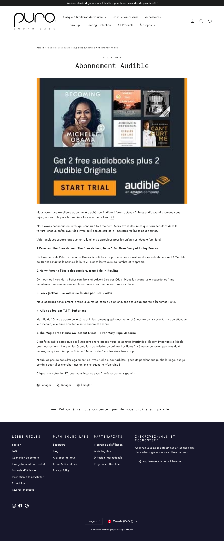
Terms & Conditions (65, 464)
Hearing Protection (98, 25)
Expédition (18, 483)
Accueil (40, 47)
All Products (125, 25)
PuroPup (74, 25)
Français (92, 521)
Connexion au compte (25, 458)
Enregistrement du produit (28, 464)
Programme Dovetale (107, 464)
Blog (56, 451)
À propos (146, 25)
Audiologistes (102, 451)
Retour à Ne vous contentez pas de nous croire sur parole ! (115, 409)
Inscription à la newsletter (28, 477)
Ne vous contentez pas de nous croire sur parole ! (71, 47)
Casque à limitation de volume (83, 17)
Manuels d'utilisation (24, 470)
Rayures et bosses (23, 490)
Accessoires (153, 17)
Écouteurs (59, 445)
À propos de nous (64, 458)
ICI (112, 217)
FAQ (14, 451)
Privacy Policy (61, 470)
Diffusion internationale (108, 458)
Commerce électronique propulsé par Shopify (112, 529)
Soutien (16, 445)
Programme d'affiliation (108, 445)
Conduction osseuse (126, 17)
